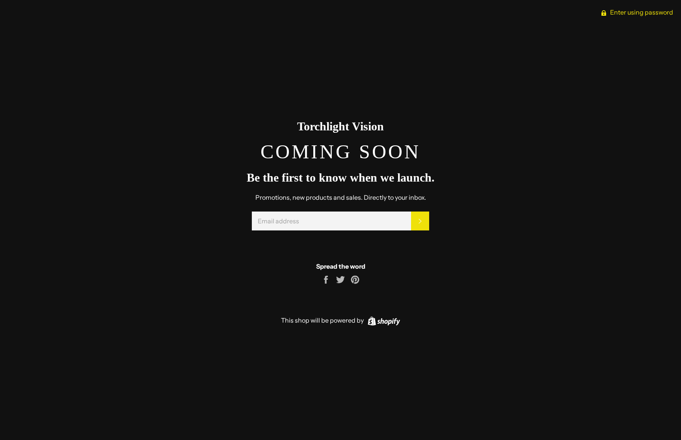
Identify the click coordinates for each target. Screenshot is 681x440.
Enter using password (641, 12)
